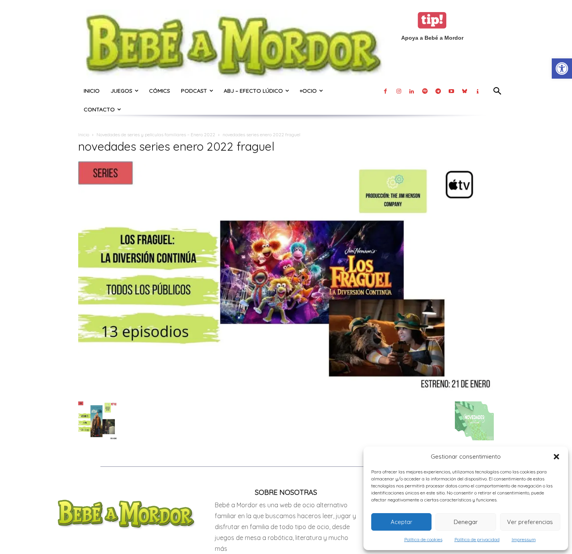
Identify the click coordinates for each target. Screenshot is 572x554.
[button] (556, 457)
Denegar (466, 522)
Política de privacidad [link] (477, 539)
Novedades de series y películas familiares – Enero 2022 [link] (156, 134)
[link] (562, 68)
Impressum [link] (524, 539)
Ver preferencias (530, 522)
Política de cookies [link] (423, 539)
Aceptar (401, 522)
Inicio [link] (83, 134)
